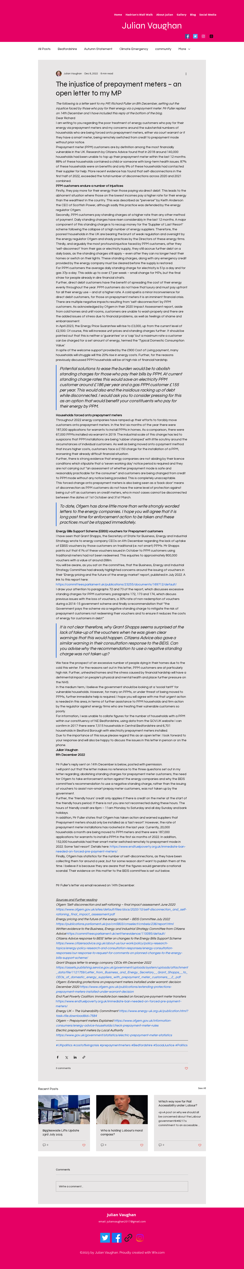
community (163, 49)
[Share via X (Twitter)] (66, 1057)
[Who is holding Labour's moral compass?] (122, 1109)
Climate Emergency (133, 49)
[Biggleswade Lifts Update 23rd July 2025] (64, 1109)
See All (202, 1088)
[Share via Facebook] (57, 1057)
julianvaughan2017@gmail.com (126, 1221)
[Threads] (211, 36)
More (182, 49)
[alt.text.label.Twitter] (105, 1238)
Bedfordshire (67, 49)
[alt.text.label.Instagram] (140, 1238)
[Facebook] (187, 36)
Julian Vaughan (152, 25)
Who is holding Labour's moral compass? (122, 1132)
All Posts (44, 49)
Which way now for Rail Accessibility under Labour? (177, 1103)
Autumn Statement (98, 49)
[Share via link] (84, 1057)
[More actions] (186, 73)
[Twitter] (195, 36)
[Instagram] (203, 36)
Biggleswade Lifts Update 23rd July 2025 (61, 1132)
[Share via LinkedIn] (75, 1057)
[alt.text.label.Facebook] (117, 1238)
